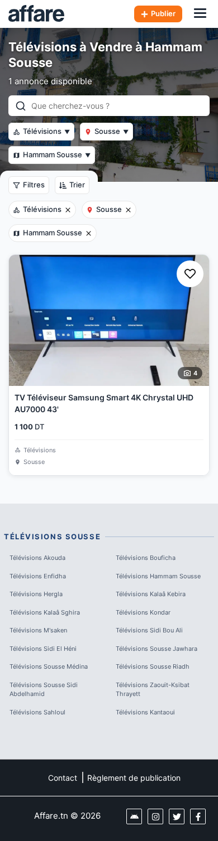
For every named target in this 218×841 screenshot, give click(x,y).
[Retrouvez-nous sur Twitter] (176, 816)
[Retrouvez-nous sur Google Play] (134, 816)
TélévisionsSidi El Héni (43, 648)
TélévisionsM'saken (38, 630)
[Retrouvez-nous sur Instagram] (155, 816)
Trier (77, 184)
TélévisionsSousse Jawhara (156, 648)
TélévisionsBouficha (146, 558)
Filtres (34, 184)
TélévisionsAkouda (37, 558)
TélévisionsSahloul (37, 712)
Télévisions (46, 131)
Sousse (111, 131)
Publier (163, 13)
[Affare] (36, 14)
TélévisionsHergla (36, 594)
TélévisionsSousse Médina (49, 666)
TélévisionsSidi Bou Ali (149, 630)
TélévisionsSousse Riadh (152, 666)
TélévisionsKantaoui (145, 712)
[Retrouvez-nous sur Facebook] (198, 816)
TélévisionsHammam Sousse (158, 576)
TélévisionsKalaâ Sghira (45, 612)
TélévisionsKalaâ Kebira (151, 594)
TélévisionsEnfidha (38, 576)
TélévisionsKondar (143, 612)
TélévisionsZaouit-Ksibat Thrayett (152, 689)
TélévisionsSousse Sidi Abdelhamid (44, 689)
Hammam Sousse (57, 154)
